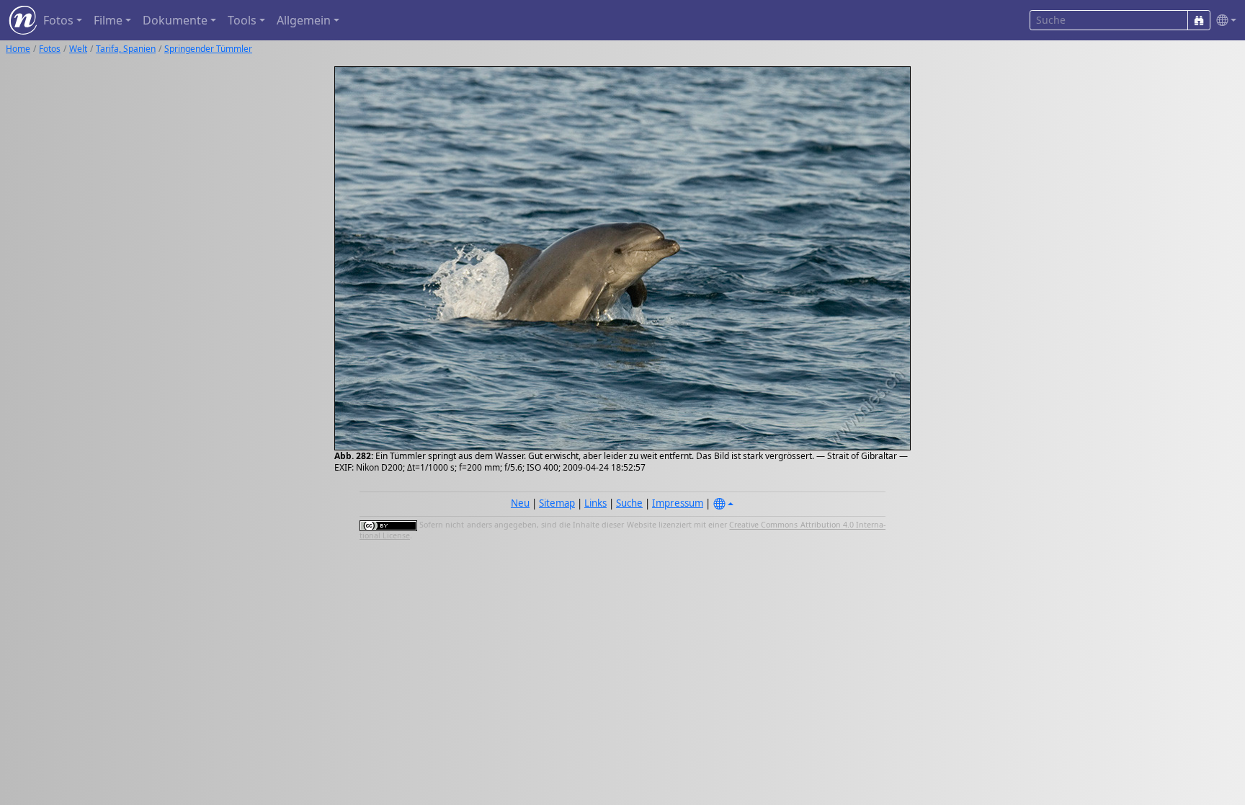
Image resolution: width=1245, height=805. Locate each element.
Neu (520, 503)
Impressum (677, 503)
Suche (629, 503)
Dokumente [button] (175, 20)
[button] (1223, 20)
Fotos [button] (58, 20)
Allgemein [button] (304, 20)
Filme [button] (108, 20)
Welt (78, 49)
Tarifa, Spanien (126, 49)
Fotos (50, 49)
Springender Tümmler (208, 49)
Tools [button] (242, 20)
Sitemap (557, 503)
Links (595, 503)
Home (18, 49)
